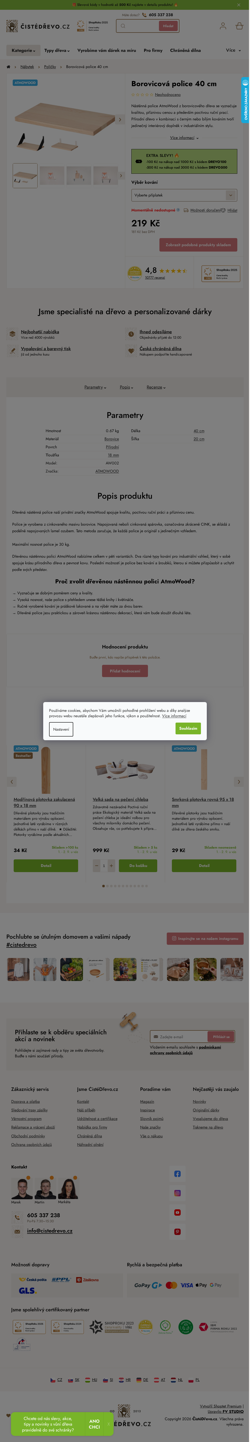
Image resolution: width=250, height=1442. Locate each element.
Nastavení (59, 729)
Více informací (172, 716)
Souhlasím (186, 728)
